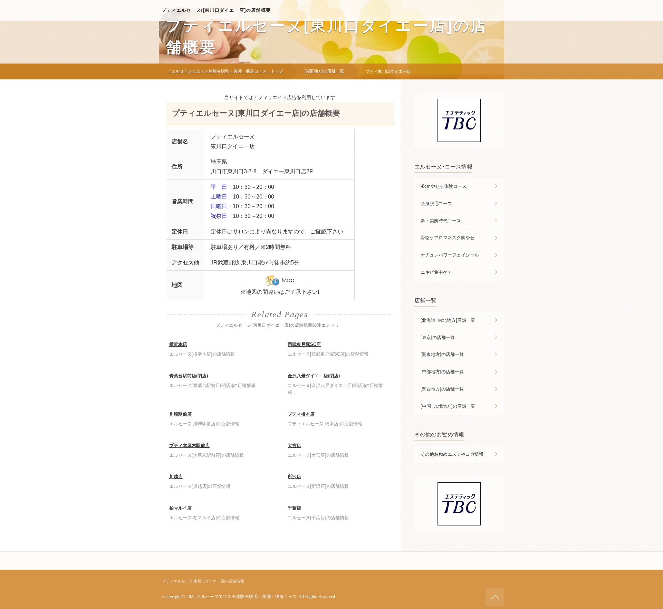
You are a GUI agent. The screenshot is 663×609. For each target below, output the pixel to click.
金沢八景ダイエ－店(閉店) (314, 375)
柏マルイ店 (180, 508)
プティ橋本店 (301, 414)
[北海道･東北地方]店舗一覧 (448, 320)
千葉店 (294, 508)
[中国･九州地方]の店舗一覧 (448, 406)
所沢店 (294, 476)
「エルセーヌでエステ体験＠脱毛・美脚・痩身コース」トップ (225, 71)
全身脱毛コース (436, 203)
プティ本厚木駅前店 (189, 445)
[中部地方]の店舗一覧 (442, 371)
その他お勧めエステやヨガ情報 (452, 454)
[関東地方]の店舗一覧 (324, 71)
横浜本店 (178, 344)
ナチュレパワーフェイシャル (450, 255)
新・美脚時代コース (441, 220)
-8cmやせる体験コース (444, 186)
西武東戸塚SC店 (304, 344)
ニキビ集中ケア (436, 272)
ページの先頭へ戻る (495, 597)
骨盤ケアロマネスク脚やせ (447, 237)
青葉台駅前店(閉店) (188, 375)
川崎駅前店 (180, 414)
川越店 (176, 476)
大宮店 (294, 445)
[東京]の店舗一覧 (438, 337)
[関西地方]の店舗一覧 (442, 389)
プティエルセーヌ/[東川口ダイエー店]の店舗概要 (216, 10)
